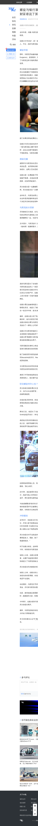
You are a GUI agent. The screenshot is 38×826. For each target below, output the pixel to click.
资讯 (14, 24)
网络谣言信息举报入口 (27, 815)
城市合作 (22, 799)
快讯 (14, 21)
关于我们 (34, 803)
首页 (14, 17)
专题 (14, 35)
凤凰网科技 (23, 19)
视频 (14, 32)
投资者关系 (23, 810)
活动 (14, 39)
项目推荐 (22, 803)
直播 (14, 28)
